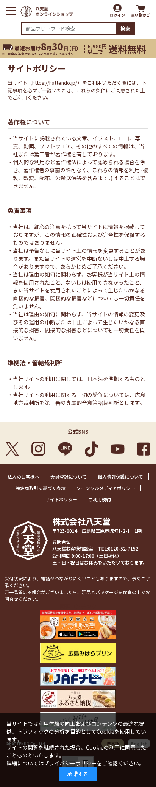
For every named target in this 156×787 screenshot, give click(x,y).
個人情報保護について (120, 476)
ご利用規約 (99, 499)
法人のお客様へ (23, 476)
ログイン (117, 15)
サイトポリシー (61, 499)
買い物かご (140, 15)
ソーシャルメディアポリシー (105, 488)
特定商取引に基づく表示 (41, 488)
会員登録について (68, 476)
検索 (125, 28)
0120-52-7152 (123, 548)
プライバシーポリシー (70, 763)
